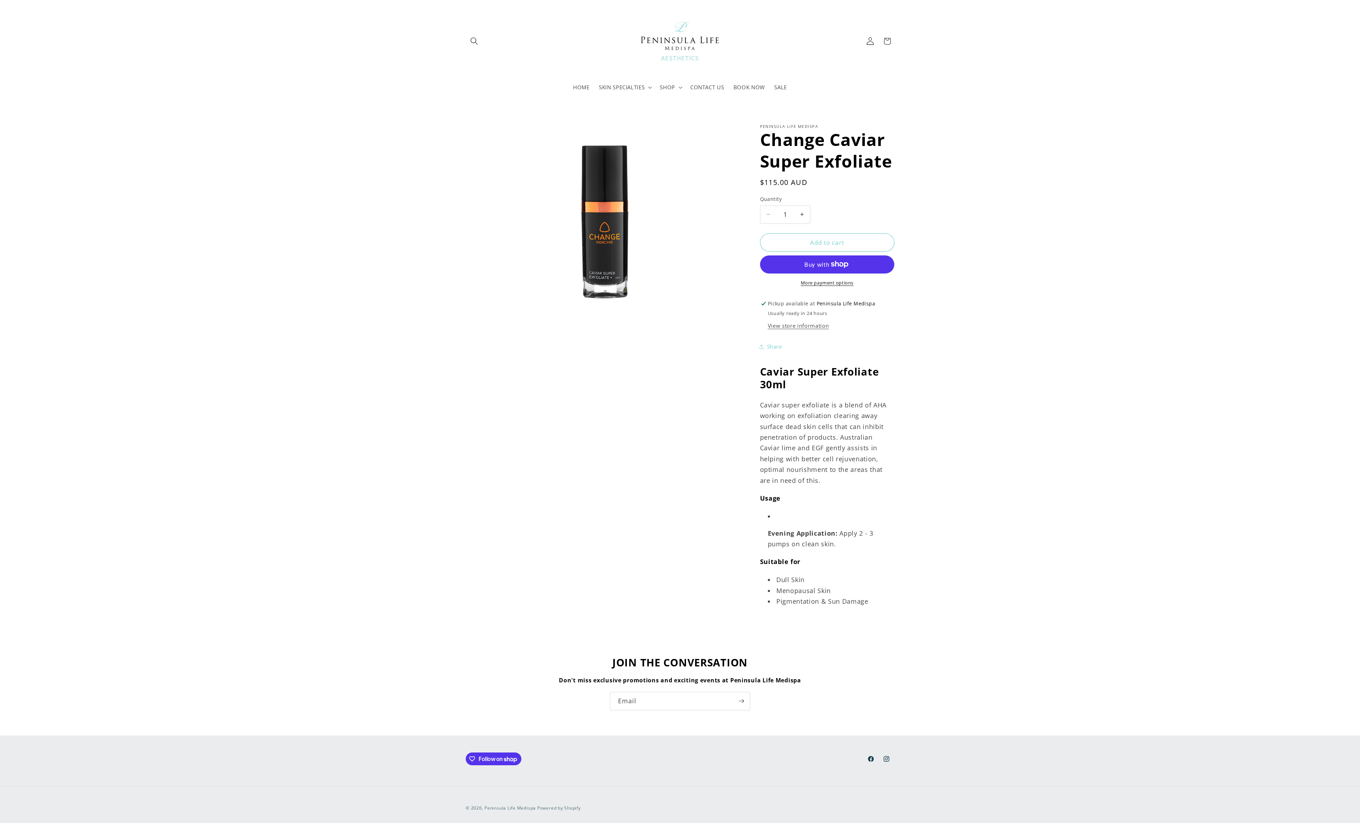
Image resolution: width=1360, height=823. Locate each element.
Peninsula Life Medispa (510, 808)
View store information (798, 325)
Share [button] (774, 346)
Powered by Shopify (559, 808)
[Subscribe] (741, 701)
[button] (474, 41)
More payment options (827, 283)
